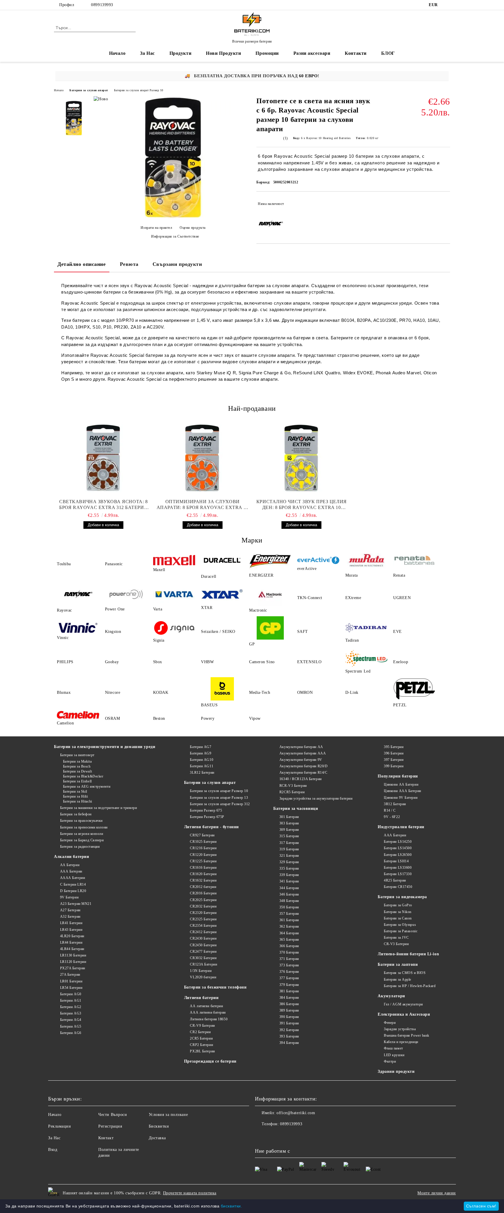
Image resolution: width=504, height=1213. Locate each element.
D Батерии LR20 (73, 891)
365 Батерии (289, 940)
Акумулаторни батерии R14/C (303, 772)
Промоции (267, 53)
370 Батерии (289, 952)
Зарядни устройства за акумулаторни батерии (315, 798)
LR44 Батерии (71, 942)
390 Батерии (289, 1017)
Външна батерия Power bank (406, 1035)
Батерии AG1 (70, 1000)
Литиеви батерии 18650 (209, 1019)
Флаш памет (393, 1048)
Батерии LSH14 (396, 861)
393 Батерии (289, 1036)
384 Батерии (289, 998)
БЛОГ (388, 53)
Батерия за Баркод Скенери (82, 840)
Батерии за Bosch (77, 766)
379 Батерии (289, 985)
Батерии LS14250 (398, 842)
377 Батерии (289, 978)
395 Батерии (393, 747)
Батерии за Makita (77, 761)
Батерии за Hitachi (77, 801)
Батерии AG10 (201, 760)
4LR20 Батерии (72, 936)
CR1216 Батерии (203, 848)
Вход (52, 1149)
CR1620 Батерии (203, 874)
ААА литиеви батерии (208, 1012)
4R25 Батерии (395, 880)
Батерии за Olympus (400, 925)
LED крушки (394, 1055)
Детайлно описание (81, 264)
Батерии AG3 (70, 1013)
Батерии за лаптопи (398, 964)
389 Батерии (289, 1010)
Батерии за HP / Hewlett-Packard (409, 986)
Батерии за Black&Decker (83, 776)
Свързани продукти (177, 264)
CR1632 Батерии (203, 880)
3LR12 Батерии (202, 772)
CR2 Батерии (200, 1032)
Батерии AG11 (201, 766)
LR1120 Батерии (73, 962)
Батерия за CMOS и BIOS (405, 973)
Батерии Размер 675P (207, 817)
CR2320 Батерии (203, 913)
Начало (117, 53)
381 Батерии (289, 991)
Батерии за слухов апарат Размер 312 (220, 804)
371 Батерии (289, 959)
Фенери (390, 1023)
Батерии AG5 (70, 1026)
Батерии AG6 (70, 1033)
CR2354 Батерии (203, 926)
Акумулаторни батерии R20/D (303, 766)
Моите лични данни (436, 1193)
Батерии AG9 (200, 753)
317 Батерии (289, 843)
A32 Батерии (70, 916)
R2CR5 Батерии (291, 792)
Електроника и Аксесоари (404, 1014)
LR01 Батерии (71, 981)
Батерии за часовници (295, 808)
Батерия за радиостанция (80, 847)
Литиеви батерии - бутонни (211, 827)
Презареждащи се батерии (210, 1061)
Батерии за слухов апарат (88, 90)
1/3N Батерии (200, 971)
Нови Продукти (223, 53)
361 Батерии (289, 920)
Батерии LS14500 (398, 848)
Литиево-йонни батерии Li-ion (408, 954)
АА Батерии (69, 865)
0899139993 (102, 5)
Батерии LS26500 (398, 855)
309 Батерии (289, 830)
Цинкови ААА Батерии (402, 791)
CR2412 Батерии (203, 932)
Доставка (157, 1138)
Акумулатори (391, 996)
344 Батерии (289, 888)
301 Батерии (289, 817)
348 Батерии (289, 901)
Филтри (390, 1061)
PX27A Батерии (72, 968)
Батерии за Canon (398, 918)
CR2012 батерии (203, 887)
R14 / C (390, 810)
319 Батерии (289, 849)
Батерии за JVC (396, 937)
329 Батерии (289, 862)
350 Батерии (289, 907)
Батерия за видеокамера (402, 897)
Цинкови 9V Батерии (400, 798)
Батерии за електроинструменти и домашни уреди (104, 747)
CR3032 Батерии (203, 958)
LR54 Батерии (71, 988)
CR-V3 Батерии (396, 944)
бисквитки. (231, 1206)
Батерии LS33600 (398, 868)
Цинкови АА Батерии (401, 784)
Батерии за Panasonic (400, 931)
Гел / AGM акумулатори (403, 1004)
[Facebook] (447, 5)
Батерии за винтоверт (77, 755)
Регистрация (110, 1126)
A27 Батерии (70, 910)
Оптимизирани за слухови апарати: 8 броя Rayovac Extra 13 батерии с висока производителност (203, 504)
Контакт (105, 1138)
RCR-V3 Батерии (293, 786)
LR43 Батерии (71, 930)
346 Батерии (289, 894)
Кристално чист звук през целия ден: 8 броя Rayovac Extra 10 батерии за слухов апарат (301, 504)
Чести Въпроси (112, 1114)
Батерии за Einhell (77, 781)
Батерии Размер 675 (206, 810)
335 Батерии (289, 868)
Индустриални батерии (401, 827)
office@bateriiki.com (295, 1113)
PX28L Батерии (202, 1051)
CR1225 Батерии (203, 861)
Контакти (355, 53)
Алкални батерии (71, 856)
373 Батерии (289, 965)
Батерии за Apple (397, 979)
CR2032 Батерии (203, 906)
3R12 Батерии (395, 804)
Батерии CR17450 (398, 887)
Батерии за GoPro (398, 905)
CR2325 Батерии (203, 919)
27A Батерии (70, 974)
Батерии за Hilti (75, 796)
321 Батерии (289, 856)
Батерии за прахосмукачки (81, 821)
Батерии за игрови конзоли (81, 834)
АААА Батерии (72, 878)
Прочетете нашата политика (189, 1193)
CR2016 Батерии (203, 893)
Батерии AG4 (70, 1020)
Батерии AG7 (200, 747)
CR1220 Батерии (203, 855)
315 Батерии (289, 836)
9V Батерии (69, 897)
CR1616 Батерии (203, 868)
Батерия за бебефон (76, 814)
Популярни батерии (398, 776)
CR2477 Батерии (203, 951)
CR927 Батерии (202, 835)
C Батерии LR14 (73, 884)
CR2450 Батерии (203, 945)
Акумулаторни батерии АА (301, 747)
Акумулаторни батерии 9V (300, 760)
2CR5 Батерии (201, 1038)
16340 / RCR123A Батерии (300, 779)
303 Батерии (289, 823)
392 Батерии (289, 1030)
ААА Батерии (71, 871)
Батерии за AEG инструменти (86, 786)
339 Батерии (289, 875)
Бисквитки (159, 1126)
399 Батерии (393, 766)
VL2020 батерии (203, 977)
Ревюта (129, 264)
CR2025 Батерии (203, 900)
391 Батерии (289, 1023)
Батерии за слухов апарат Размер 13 (219, 798)
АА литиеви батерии (206, 1006)
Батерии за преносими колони (84, 827)
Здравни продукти (396, 1071)
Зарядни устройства (400, 1029)
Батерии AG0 (70, 994)
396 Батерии (393, 753)
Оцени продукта (193, 228)
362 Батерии (289, 926)
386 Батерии (289, 1004)
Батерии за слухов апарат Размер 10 (138, 90)
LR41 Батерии (71, 923)
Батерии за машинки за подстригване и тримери (98, 808)
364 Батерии (289, 933)
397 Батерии (393, 760)
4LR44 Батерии (72, 949)
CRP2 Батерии (201, 1045)
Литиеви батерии (201, 998)
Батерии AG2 (70, 1007)
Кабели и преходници (401, 1042)
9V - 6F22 (392, 817)
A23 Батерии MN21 (76, 904)
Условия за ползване (168, 1114)
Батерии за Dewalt (77, 771)
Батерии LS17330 (398, 874)
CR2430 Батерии (203, 938)
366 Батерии (289, 946)
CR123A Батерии (203, 964)
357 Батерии (289, 914)
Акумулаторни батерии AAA (302, 753)
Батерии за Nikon (398, 912)
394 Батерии (289, 1043)
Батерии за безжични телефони (215, 987)
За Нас (147, 53)
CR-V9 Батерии (202, 1026)
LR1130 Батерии (73, 955)
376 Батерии (289, 972)
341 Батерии (289, 881)
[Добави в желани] (446, 203)
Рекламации (59, 1126)
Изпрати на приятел (156, 228)
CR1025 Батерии (203, 842)
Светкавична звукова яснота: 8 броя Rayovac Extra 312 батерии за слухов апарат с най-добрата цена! (103, 504)
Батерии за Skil (75, 791)
